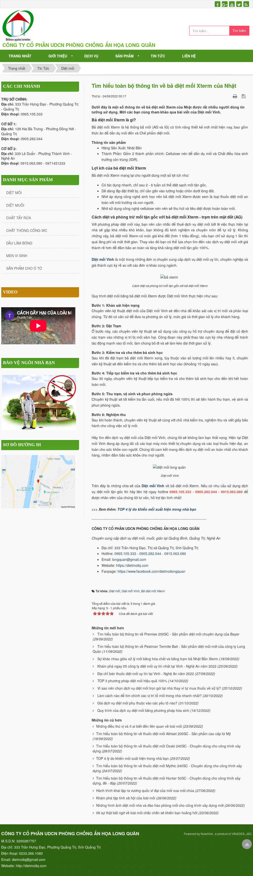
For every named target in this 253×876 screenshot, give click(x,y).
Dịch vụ (91, 55)
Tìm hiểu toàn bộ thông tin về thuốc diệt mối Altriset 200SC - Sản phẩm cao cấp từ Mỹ (163, 733)
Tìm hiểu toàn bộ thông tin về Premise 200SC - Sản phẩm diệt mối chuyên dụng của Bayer (168, 634)
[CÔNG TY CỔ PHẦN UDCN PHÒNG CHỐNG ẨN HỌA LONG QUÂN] (18, 25)
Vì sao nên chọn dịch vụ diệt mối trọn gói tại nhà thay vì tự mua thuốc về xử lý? (159, 688)
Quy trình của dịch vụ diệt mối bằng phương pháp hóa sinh (143, 710)
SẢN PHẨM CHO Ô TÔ (24, 268)
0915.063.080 (175, 553)
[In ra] (235, 95)
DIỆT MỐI (14, 192)
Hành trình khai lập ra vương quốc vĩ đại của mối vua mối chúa (145, 790)
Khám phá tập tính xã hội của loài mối (125, 797)
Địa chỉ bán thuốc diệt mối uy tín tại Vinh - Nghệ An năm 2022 (145, 673)
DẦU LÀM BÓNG (19, 243)
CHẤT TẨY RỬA (18, 217)
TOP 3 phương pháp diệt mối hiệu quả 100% (132, 680)
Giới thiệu (57, 55)
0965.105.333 (125, 553)
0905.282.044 (150, 553)
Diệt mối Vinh (153, 485)
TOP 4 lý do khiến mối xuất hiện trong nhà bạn (156, 509)
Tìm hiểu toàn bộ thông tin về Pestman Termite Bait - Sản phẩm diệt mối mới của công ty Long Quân (169, 649)
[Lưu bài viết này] (244, 95)
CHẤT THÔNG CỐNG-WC (26, 230)
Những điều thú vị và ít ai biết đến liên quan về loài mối (139, 726)
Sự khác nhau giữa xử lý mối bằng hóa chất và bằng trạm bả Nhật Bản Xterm (157, 658)
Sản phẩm (124, 55)
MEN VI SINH (16, 255)
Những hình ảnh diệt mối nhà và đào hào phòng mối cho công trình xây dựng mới (160, 805)
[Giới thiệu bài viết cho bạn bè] (228, 95)
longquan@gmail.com (129, 559)
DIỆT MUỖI (15, 205)
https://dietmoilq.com (132, 565)
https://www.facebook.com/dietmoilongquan (151, 571)
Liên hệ (189, 55)
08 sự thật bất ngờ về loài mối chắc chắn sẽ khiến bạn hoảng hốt (146, 812)
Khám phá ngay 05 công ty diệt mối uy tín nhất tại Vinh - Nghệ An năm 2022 (156, 666)
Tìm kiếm (239, 30)
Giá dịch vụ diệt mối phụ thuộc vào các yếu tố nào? (137, 703)
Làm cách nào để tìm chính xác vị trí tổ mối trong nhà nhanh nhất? (149, 695)
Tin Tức (158, 55)
